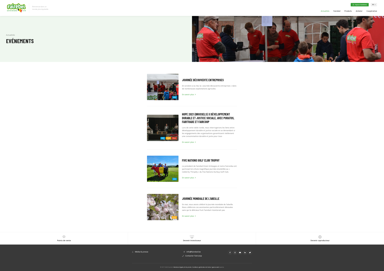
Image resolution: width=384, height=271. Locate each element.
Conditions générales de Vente (201, 267)
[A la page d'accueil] (16, 8)
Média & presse (141, 252)
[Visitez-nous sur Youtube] (240, 253)
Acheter (359, 11)
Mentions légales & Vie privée (183, 267)
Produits (348, 11)
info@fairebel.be (193, 252)
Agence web (215, 267)
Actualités (325, 11)
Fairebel (336, 11)
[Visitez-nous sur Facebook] (230, 253)
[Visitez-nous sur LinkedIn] (245, 253)
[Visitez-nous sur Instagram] (235, 253)
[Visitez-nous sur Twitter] (250, 253)
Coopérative (371, 11)
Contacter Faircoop (193, 256)
